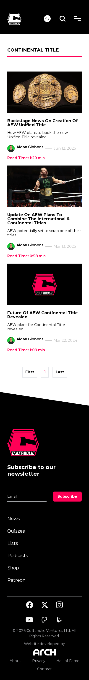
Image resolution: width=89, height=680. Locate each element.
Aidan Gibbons (30, 147)
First (29, 372)
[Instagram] (59, 605)
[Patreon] (44, 620)
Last (60, 372)
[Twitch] (59, 620)
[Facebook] (29, 605)
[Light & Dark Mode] (47, 18)
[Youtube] (29, 620)
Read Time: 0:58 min (26, 256)
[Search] (63, 19)
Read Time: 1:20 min (26, 158)
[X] (44, 605)
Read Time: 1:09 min (26, 350)
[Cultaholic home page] (25, 18)
